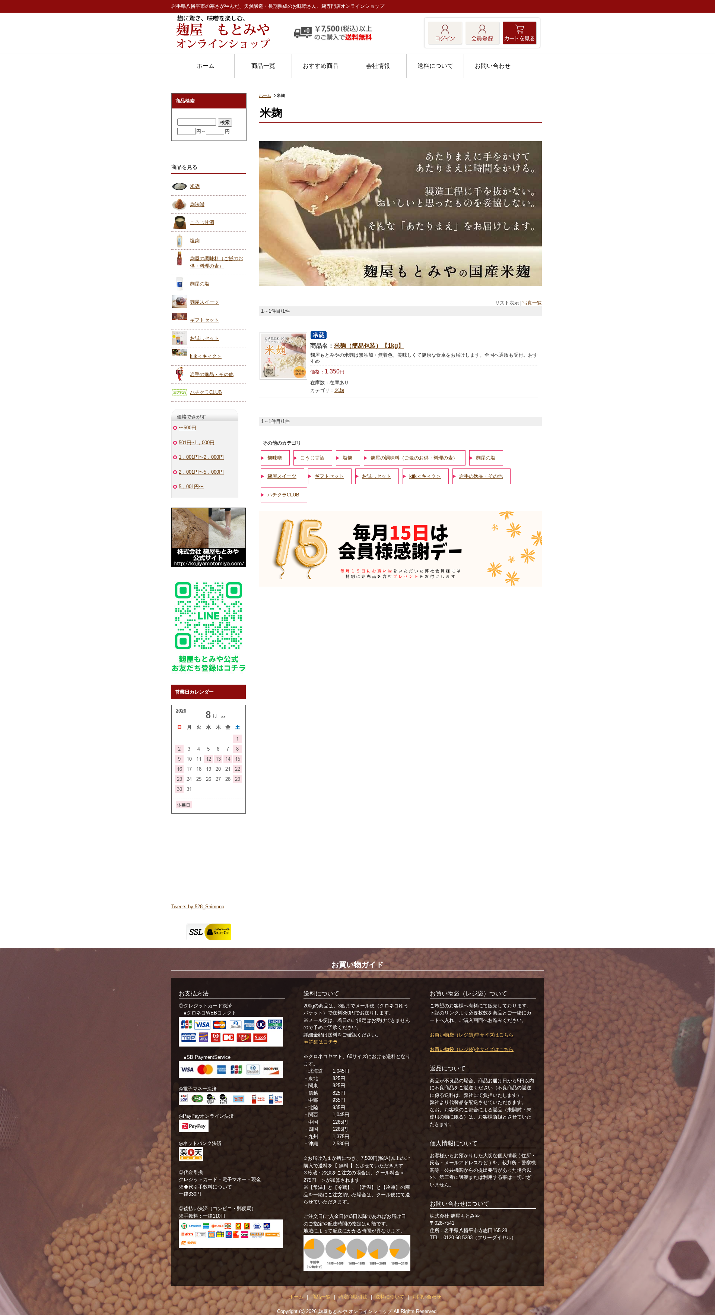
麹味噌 (274, 458)
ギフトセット (329, 476)
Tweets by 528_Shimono (197, 906)
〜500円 (187, 427)
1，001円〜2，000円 (201, 457)
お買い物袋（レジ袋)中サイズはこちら (472, 1035)
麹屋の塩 (485, 458)
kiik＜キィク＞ (425, 476)
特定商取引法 (353, 1297)
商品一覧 (263, 66)
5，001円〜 (191, 486)
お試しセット (376, 476)
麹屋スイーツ (281, 476)
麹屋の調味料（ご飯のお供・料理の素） (414, 458)
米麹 (339, 390)
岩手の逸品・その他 (481, 476)
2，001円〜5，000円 (201, 472)
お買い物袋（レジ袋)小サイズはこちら (472, 1049)
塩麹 (347, 458)
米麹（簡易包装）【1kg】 (369, 346)
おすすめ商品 (321, 66)
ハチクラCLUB (283, 495)
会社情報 (378, 66)
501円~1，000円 (196, 442)
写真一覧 (532, 303)
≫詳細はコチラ (321, 1042)
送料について (435, 66)
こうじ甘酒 (312, 458)
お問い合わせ (493, 66)
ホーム (205, 66)
